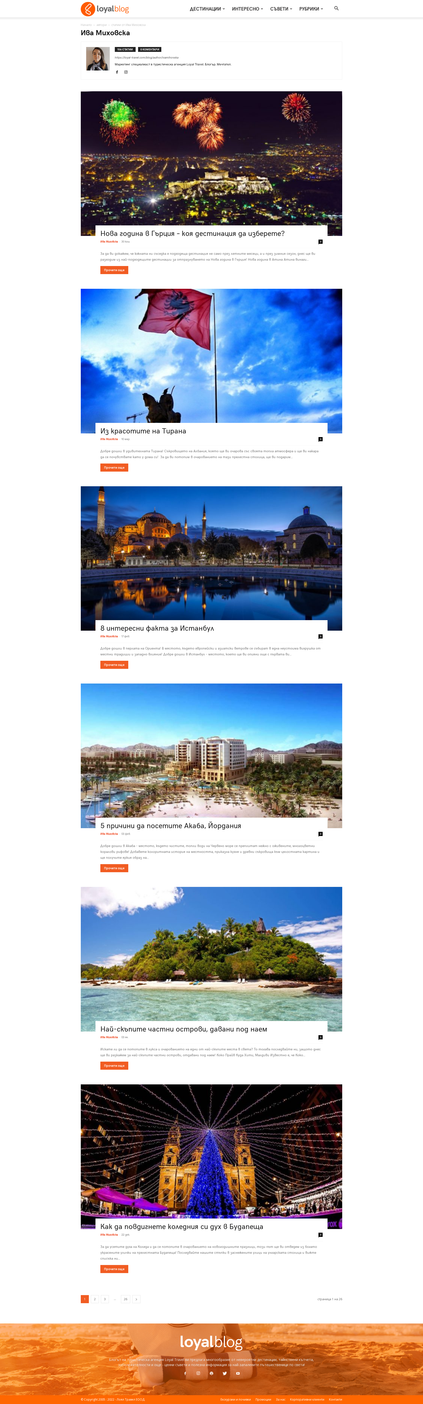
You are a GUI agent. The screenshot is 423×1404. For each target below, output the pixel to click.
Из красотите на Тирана (143, 430)
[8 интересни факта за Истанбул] (211, 558)
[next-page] (136, 1299)
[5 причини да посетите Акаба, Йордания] (211, 756)
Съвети (279, 8)
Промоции (263, 1399)
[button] (336, 9)
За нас (280, 1399)
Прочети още (114, 270)
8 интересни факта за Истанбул (157, 628)
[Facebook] (119, 72)
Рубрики (309, 8)
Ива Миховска (109, 241)
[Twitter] (225, 1374)
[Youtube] (238, 1374)
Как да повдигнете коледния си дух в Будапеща (181, 1226)
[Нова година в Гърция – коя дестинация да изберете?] (211, 163)
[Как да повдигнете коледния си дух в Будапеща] (211, 1156)
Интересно (245, 8)
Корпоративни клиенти (307, 1399)
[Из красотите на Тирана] (211, 361)
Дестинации (205, 8)
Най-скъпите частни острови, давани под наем (183, 1028)
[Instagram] (128, 72)
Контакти (335, 1399)
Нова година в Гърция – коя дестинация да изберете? (192, 233)
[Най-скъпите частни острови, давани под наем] (211, 959)
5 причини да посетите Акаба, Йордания (170, 825)
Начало (86, 25)
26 (125, 1299)
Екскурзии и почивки (236, 1399)
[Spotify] (211, 1374)
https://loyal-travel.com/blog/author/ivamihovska (146, 57)
